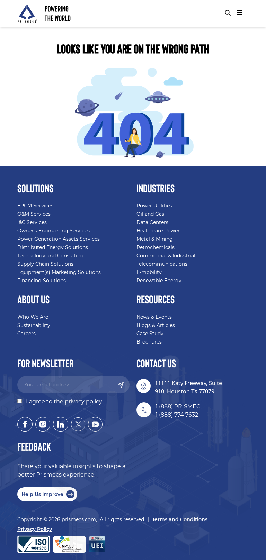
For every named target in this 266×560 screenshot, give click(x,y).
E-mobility (149, 272)
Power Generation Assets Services (58, 239)
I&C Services (32, 222)
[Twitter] (78, 424)
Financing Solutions (41, 280)
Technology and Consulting (50, 255)
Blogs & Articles (155, 325)
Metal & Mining (154, 239)
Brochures (149, 342)
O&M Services (34, 214)
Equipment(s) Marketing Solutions (59, 272)
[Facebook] (25, 424)
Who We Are (32, 317)
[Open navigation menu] (239, 12)
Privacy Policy (34, 529)
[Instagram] (42, 424)
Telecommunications (161, 264)
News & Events (154, 317)
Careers (26, 333)
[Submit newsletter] (120, 385)
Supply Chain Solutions (45, 264)
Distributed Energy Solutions (52, 247)
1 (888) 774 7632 (177, 414)
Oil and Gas (150, 214)
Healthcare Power (158, 231)
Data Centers (152, 222)
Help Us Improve (42, 494)
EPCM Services (35, 206)
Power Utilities (154, 206)
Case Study (149, 333)
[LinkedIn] (60, 424)
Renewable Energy (158, 280)
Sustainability (33, 325)
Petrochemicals (155, 247)
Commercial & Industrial (165, 255)
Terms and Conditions (179, 519)
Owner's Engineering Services (53, 231)
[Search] (228, 13)
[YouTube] (95, 424)
